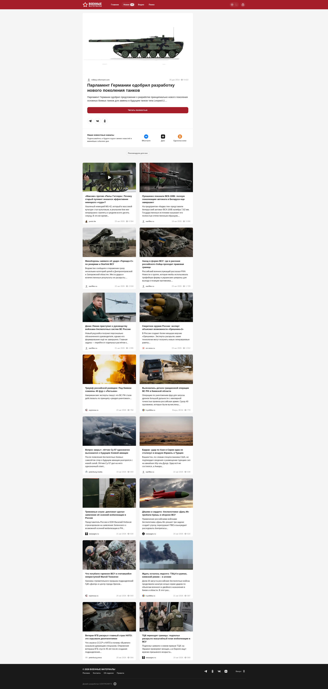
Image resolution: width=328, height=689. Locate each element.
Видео (141, 4)
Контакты (97, 673)
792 (131, 410)
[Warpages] (86, 533)
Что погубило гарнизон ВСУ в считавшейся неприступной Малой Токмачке (108, 575)
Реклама (86, 673)
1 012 (188, 348)
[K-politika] (143, 410)
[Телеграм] (205, 671)
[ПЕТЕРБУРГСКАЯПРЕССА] (86, 657)
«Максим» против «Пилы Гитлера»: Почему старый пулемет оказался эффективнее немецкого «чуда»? (108, 199)
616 (188, 534)
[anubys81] (86, 221)
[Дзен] (226, 671)
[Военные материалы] (92, 4)
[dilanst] (88, 79)
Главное (115, 4)
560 (188, 657)
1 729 (188, 286)
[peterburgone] (143, 533)
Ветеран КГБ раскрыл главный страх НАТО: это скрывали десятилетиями (108, 637)
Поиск (152, 4)
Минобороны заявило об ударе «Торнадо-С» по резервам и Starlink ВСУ (109, 262)
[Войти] (243, 4)
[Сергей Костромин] (143, 221)
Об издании (109, 673)
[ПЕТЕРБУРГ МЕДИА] (86, 472)
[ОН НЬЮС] (143, 348)
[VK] (219, 671)
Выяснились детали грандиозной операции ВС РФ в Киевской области (165, 389)
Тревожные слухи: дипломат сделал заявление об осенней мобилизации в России (105, 515)
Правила (120, 673)
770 (188, 410)
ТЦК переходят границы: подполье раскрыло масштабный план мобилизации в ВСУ (166, 638)
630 (131, 534)
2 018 (131, 286)
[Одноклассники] (212, 671)
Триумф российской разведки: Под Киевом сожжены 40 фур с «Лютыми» (108, 389)
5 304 (131, 221)
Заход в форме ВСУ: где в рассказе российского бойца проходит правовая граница (163, 264)
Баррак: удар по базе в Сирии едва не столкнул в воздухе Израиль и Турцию (163, 451)
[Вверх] (241, 671)
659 (131, 472)
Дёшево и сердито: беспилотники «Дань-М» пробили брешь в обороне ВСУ (165, 513)
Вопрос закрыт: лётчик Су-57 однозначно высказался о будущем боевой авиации (107, 451)
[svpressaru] (86, 410)
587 (188, 596)
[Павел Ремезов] (143, 286)
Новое (128, 4)
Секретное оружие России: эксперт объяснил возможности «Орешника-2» (162, 327)
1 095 (131, 348)
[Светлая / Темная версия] (234, 4)
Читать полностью (137, 110)
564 (131, 657)
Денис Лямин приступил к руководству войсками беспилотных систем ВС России (108, 327)
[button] (90, 121)
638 (188, 472)
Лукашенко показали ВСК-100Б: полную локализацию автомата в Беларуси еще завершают (163, 199)
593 (131, 596)
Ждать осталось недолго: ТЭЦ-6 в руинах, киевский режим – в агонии (164, 575)
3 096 (188, 221)
